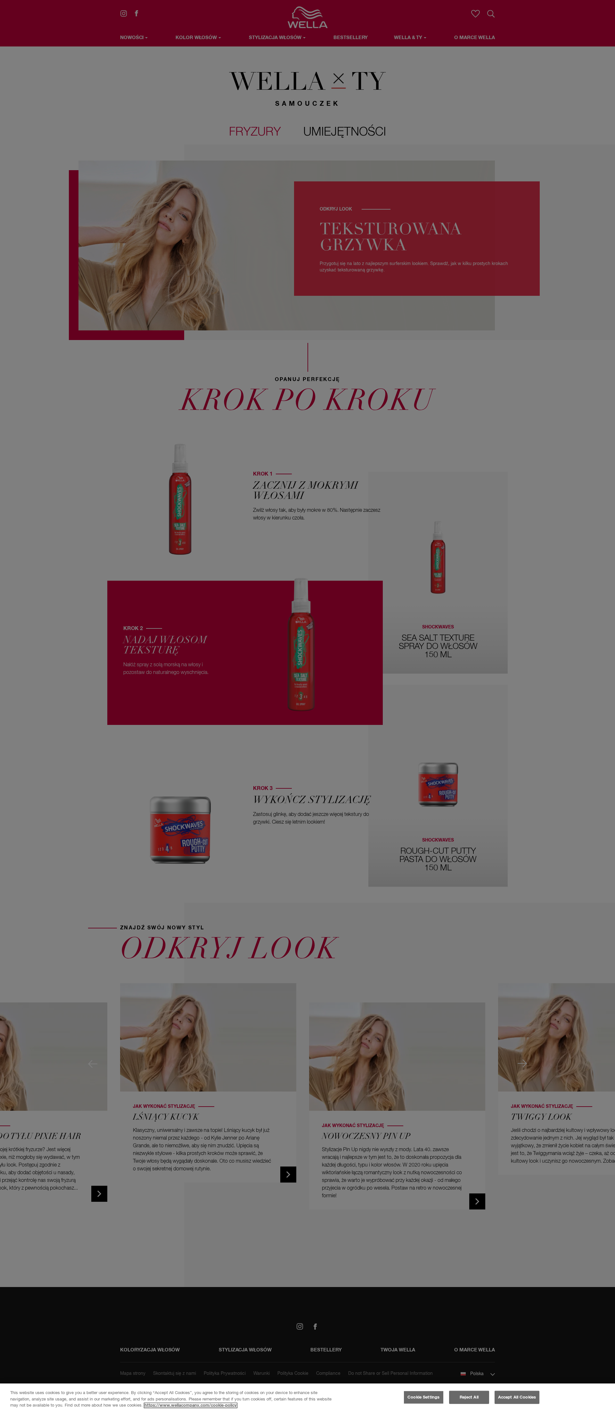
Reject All (469, 1397)
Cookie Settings (423, 1397)
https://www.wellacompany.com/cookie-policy (190, 1405)
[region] (307, 1397)
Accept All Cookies (517, 1397)
